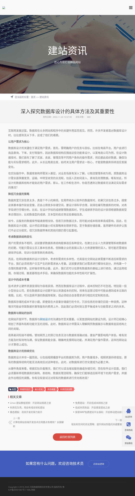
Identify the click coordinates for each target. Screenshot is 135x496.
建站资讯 (44, 97)
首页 (33, 97)
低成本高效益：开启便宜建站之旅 (92, 407)
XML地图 (31, 489)
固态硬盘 (51, 389)
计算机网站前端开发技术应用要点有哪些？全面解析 (38, 424)
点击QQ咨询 (98, 463)
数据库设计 (25, 389)
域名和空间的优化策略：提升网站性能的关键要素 (96, 424)
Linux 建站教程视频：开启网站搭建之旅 (30, 402)
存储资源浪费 (66, 389)
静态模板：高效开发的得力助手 (26, 412)
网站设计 (45, 319)
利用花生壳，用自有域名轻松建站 (27, 407)
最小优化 (39, 389)
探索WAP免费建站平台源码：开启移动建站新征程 (100, 412)
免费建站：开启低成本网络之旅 (91, 402)
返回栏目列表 (67, 437)
